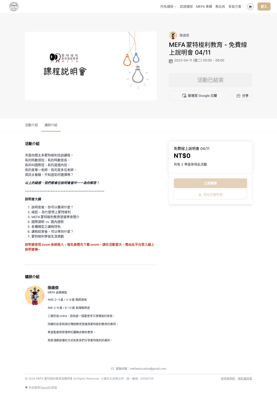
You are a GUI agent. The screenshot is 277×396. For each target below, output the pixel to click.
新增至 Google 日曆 (202, 96)
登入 (264, 6)
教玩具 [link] (220, 6)
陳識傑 (53, 288)
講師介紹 (50, 125)
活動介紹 (31, 125)
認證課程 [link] (186, 6)
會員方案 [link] (234, 6)
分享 (245, 96)
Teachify (45, 387)
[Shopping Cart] (250, 6)
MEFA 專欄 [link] (204, 6)
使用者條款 (228, 378)
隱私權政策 (245, 378)
